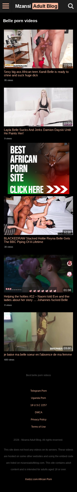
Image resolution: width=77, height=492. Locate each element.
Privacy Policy (38, 419)
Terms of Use (38, 426)
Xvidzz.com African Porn (38, 479)
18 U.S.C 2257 (38, 405)
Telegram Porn (38, 390)
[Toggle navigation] (6, 6)
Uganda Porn (38, 398)
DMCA (38, 412)
